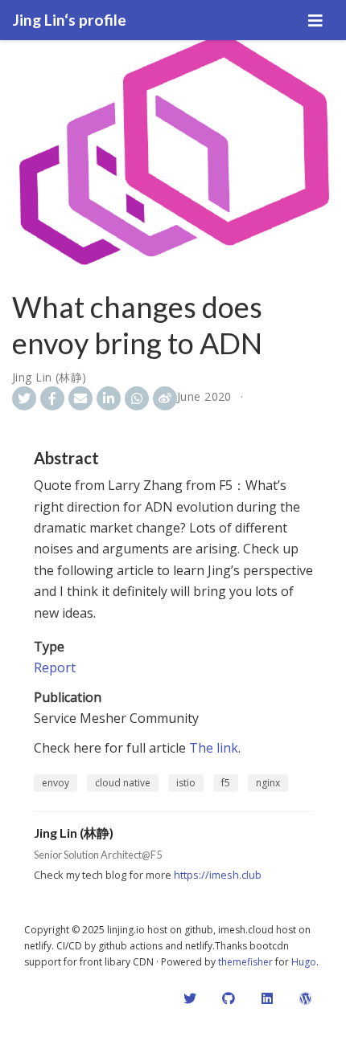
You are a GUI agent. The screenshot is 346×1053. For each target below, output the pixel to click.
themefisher (245, 962)
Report (55, 667)
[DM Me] (190, 998)
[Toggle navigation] (315, 20)
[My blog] (306, 998)
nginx (268, 783)
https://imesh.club (218, 874)
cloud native (122, 783)
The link (213, 748)
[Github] (228, 998)
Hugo (303, 962)
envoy (55, 783)
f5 (225, 783)
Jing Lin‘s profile (69, 19)
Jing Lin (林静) (49, 377)
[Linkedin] (267, 998)
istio (186, 783)
